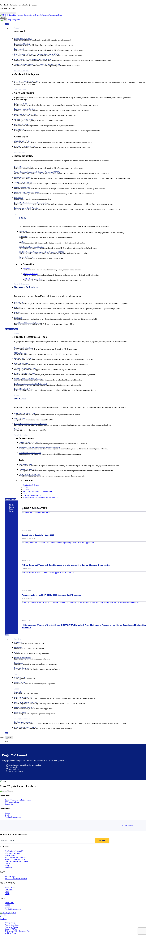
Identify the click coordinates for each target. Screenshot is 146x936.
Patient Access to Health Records (16, 861)
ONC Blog (9, 890)
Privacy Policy (10, 923)
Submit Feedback (128, 825)
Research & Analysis (26, 287)
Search (2, 737)
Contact (7, 907)
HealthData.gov (10, 877)
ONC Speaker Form (12, 802)
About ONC (9, 903)
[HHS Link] (13, 913)
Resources (20, 398)
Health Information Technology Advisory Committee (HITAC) (16, 858)
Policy (22, 217)
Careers (7, 813)
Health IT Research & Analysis (16, 879)
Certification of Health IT (14, 851)
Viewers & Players (11, 927)
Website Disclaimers (12, 925)
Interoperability (10, 855)
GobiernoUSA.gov (11, 929)
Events (7, 815)
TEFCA (7, 863)
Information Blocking (12, 853)
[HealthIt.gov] (31, 15)
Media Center (9, 888)
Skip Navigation (14, 20)
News (7, 892)
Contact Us (9, 804)
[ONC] (5, 913)
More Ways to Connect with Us (18, 786)
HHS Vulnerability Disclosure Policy (18, 931)
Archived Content (11, 933)
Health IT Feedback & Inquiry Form (18, 800)
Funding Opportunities (13, 817)
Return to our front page (15, 771)
